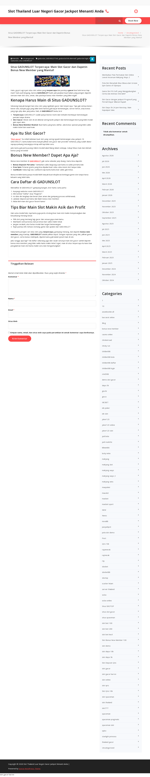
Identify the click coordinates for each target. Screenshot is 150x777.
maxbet (105, 498)
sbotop (105, 578)
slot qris (105, 685)
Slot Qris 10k (107, 691)
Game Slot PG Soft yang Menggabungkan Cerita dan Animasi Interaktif (119, 92)
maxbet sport (107, 504)
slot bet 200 (107, 629)
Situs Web (12, 321)
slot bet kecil (107, 634)
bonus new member (110, 329)
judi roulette (107, 442)
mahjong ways (108, 470)
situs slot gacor (108, 612)
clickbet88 (106, 351)
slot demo (106, 646)
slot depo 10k (108, 651)
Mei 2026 (106, 172)
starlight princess (109, 736)
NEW (104, 510)
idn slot (105, 414)
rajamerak (106, 549)
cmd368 (105, 374)
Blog (104, 323)
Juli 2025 (105, 229)
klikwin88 (105, 447)
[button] (120, 21)
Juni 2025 (106, 235)
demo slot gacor (109, 380)
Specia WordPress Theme (29, 768)
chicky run (106, 346)
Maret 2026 (107, 184)
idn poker (106, 408)
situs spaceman (108, 617)
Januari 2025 (107, 263)
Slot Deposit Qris (109, 663)
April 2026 (106, 178)
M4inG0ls (15, 58)
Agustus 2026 (108, 155)
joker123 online (108, 425)
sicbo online (107, 600)
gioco (104, 396)
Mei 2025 (106, 240)
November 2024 (109, 274)
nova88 (105, 521)
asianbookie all (108, 312)
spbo (104, 731)
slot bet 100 (107, 623)
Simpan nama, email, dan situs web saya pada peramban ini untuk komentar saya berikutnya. (52, 332)
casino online (107, 334)
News (104, 515)
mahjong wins (107, 481)
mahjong (105, 459)
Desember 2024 (109, 269)
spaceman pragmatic (110, 719)
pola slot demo (108, 532)
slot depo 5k (107, 657)
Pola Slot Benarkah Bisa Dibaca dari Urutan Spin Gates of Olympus (119, 84)
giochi (104, 391)
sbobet (105, 566)
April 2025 (106, 246)
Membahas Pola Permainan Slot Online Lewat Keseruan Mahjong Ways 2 (118, 76)
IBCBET (105, 402)
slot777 (105, 708)
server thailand (108, 589)
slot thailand (107, 702)
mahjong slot (107, 464)
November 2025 (109, 206)
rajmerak (105, 555)
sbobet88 (106, 572)
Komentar (13, 276)
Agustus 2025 (108, 223)
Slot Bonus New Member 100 (114, 640)
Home (120, 33)
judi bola (105, 436)
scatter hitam (107, 583)
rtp (103, 561)
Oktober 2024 (108, 280)
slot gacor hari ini (109, 674)
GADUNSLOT (35, 161)
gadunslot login (82, 58)
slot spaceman (108, 697)
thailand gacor (108, 742)
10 (103, 306)
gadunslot (41, 58)
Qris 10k (105, 544)
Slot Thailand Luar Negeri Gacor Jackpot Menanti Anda (56, 11)
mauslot (105, 493)
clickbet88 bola (108, 357)
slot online (106, 680)
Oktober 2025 (108, 212)
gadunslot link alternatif (67, 58)
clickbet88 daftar (109, 363)
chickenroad (107, 340)
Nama (11, 298)
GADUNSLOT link (52, 58)
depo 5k (105, 385)
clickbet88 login (108, 368)
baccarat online (108, 317)
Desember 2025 (109, 201)
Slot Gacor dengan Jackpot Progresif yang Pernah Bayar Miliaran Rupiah (119, 100)
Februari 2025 (108, 257)
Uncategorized (132, 33)
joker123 (106, 419)
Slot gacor (16, 139)
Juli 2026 (105, 161)
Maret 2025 (107, 252)
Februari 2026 (108, 189)
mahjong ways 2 (109, 476)
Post (104, 538)
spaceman (106, 714)
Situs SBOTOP (108, 606)
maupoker (106, 487)
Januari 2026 (107, 195)
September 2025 (109, 218)
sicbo (104, 595)
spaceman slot (108, 725)
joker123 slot (107, 430)
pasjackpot (106, 527)
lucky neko (106, 453)
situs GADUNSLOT (25, 61)
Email (11, 310)
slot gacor (106, 668)
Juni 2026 (106, 167)
